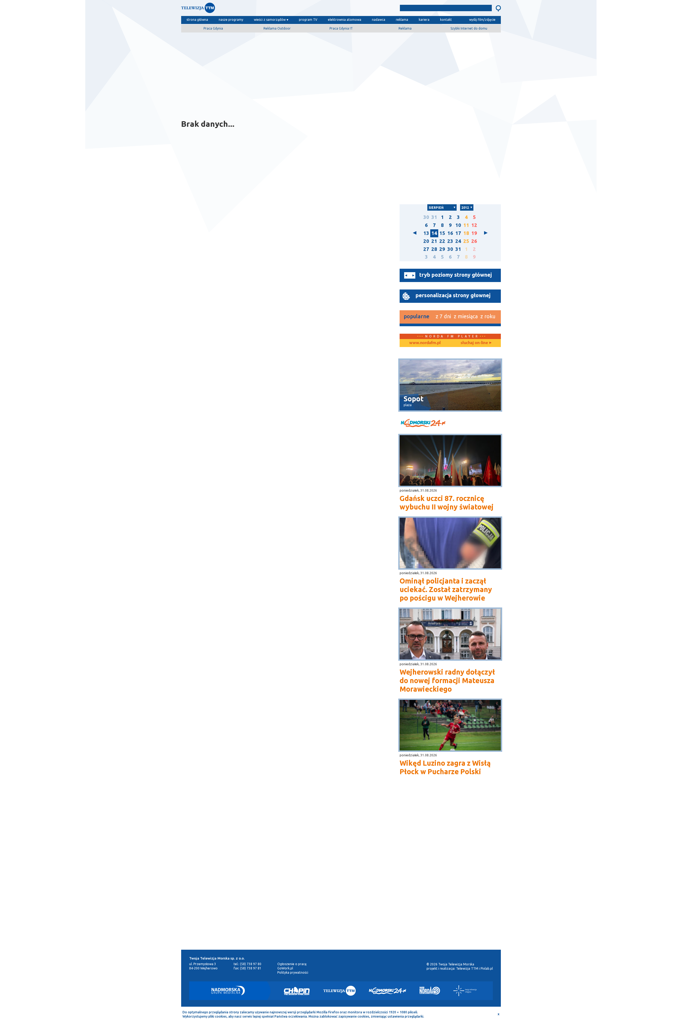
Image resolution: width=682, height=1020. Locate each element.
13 (426, 233)
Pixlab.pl (487, 968)
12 (474, 225)
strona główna (197, 19)
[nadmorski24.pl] (450, 424)
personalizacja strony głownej (453, 295)
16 (450, 233)
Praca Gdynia (213, 28)
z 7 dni (443, 316)
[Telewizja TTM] (339, 990)
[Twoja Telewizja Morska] (236, 9)
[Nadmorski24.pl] (387, 990)
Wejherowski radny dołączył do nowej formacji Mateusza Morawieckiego (447, 680)
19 (474, 233)
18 (466, 233)
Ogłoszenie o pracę (292, 964)
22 (442, 241)
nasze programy (231, 19)
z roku (488, 316)
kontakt (446, 19)
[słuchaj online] (475, 343)
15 (442, 233)
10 (458, 225)
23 (450, 241)
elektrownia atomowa (344, 19)
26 (474, 241)
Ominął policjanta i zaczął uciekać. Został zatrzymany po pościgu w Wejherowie (446, 589)
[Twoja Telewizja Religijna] (465, 990)
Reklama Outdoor (277, 28)
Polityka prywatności (292, 972)
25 (466, 241)
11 (466, 225)
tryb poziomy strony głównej (455, 275)
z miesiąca (466, 316)
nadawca (378, 19)
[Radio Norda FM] (430, 990)
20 (426, 241)
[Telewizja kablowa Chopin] (297, 990)
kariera (424, 19)
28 (434, 249)
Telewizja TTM (467, 968)
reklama (402, 19)
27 (426, 249)
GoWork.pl (285, 968)
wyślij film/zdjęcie (482, 19)
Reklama (405, 28)
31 (434, 217)
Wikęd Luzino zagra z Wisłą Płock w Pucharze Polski (445, 767)
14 (434, 233)
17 (458, 233)
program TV (308, 19)
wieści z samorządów (270, 19)
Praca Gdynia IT (341, 28)
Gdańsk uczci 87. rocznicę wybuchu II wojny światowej (447, 502)
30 (426, 217)
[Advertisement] (341, 73)
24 (458, 241)
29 (442, 249)
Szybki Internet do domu (468, 28)
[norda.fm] (425, 343)
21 (434, 241)
